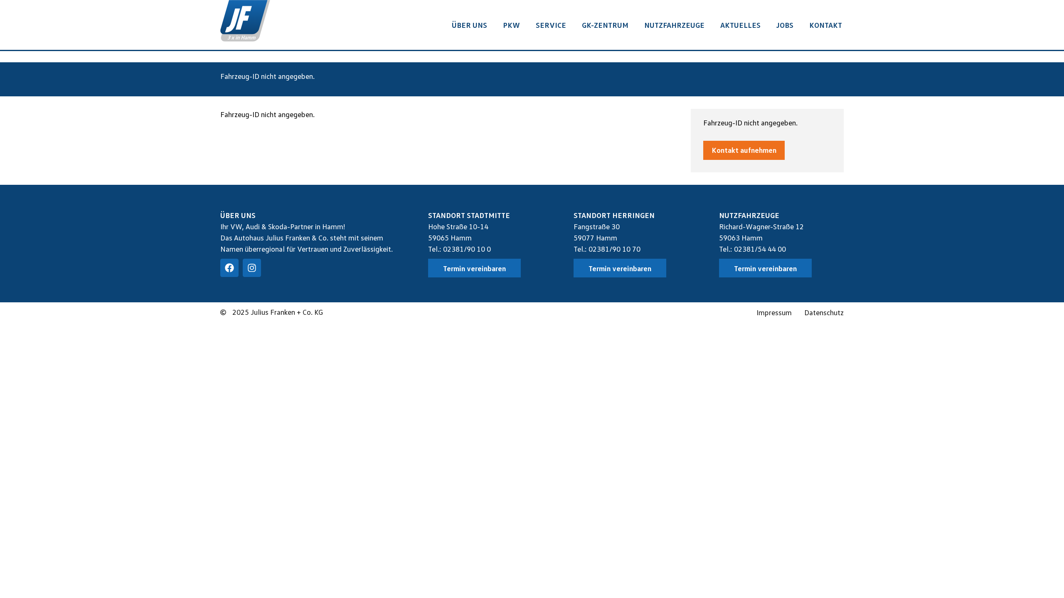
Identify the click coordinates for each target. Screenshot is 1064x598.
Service (551, 24)
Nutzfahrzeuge (674, 24)
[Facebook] (229, 268)
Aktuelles (740, 24)
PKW (511, 24)
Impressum (774, 312)
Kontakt (825, 24)
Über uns (469, 24)
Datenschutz (824, 312)
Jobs (784, 24)
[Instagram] (252, 268)
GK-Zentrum (605, 24)
